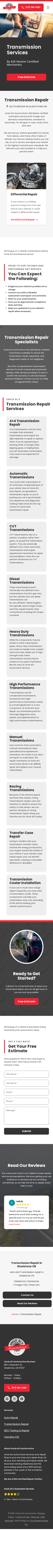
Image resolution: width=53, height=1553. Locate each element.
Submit (26, 1131)
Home (15, 1314)
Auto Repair (11, 1417)
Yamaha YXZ (11, 1437)
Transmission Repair (16, 1424)
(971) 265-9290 (32, 7)
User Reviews (26, 1499)
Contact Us (27, 1295)
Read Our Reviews (27, 1303)
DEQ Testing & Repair (16, 1430)
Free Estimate (26, 77)
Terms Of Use (22, 1517)
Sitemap (35, 1517)
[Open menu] (48, 7)
